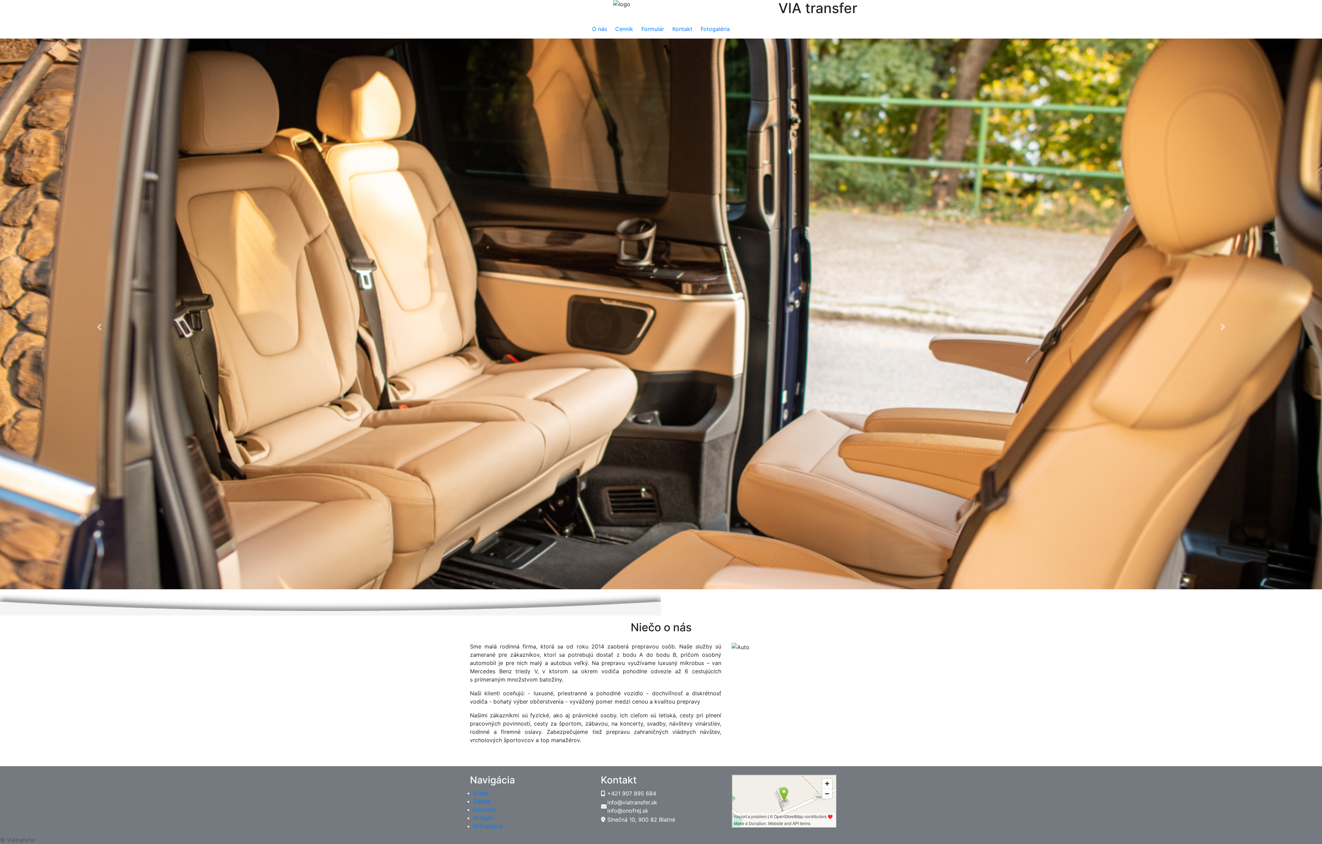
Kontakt (682, 28)
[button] (99, 56)
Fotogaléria (715, 28)
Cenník (624, 28)
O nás (599, 28)
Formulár (652, 28)
